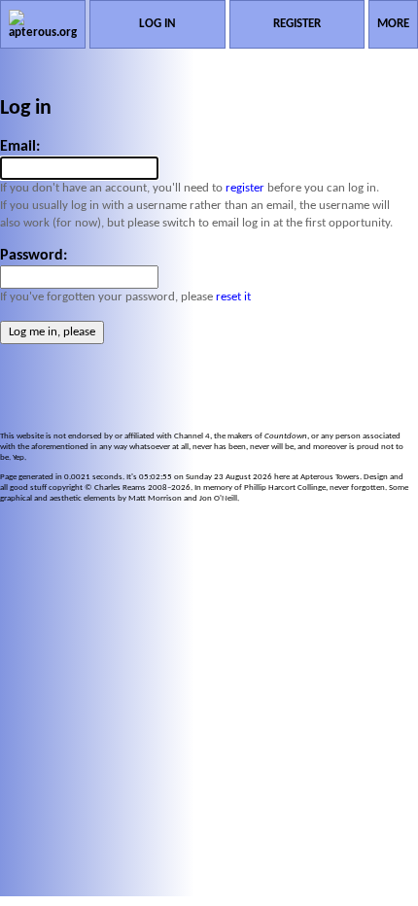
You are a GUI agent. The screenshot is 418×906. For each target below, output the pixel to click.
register (245, 188)
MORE (393, 23)
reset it (233, 297)
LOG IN (157, 23)
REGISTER (297, 23)
